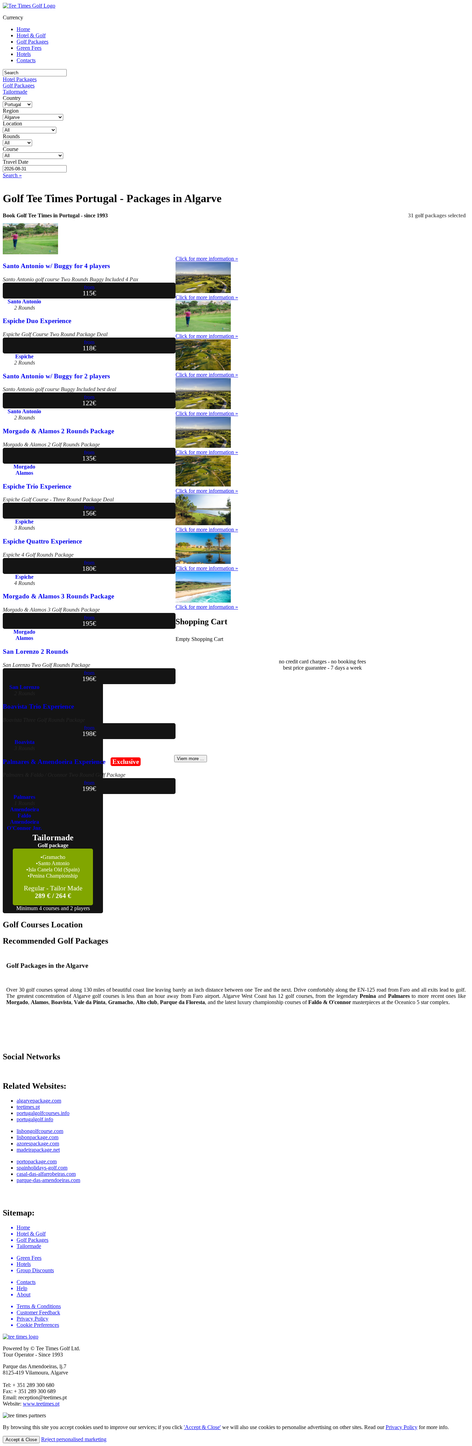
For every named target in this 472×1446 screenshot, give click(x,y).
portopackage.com (37, 1161)
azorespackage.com (38, 1143)
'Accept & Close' (202, 1427)
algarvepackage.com (39, 1101)
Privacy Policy (401, 1427)
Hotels (24, 54)
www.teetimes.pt (41, 1404)
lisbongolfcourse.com (40, 1131)
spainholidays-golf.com (42, 1168)
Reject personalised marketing (73, 1439)
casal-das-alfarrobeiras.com (46, 1174)
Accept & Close (21, 1439)
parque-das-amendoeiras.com (48, 1180)
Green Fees (29, 48)
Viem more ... (190, 758)
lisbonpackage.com (37, 1137)
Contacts (26, 60)
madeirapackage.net (38, 1150)
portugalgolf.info (35, 1119)
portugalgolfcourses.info (43, 1113)
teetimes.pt (28, 1107)
